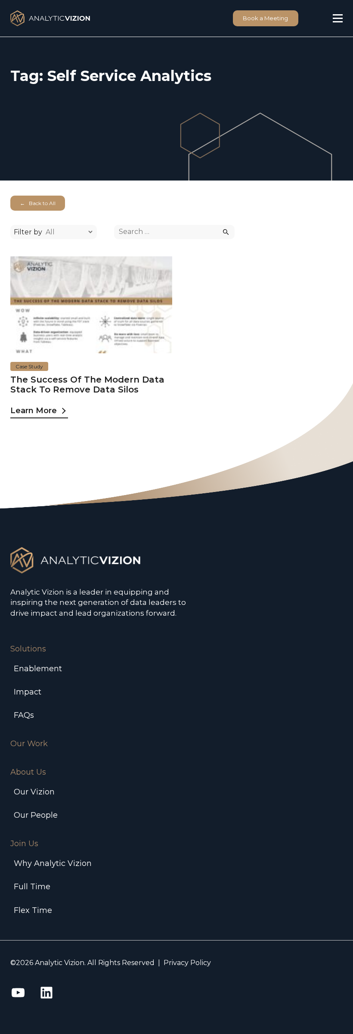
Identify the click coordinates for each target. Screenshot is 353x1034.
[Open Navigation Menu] (338, 18)
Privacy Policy (187, 963)
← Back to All (38, 203)
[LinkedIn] (46, 992)
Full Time (32, 886)
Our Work (29, 743)
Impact (27, 692)
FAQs (24, 715)
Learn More (33, 410)
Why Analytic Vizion (53, 863)
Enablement (38, 668)
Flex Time (33, 910)
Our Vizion (34, 792)
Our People (36, 815)
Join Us (24, 843)
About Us (28, 772)
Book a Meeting (265, 18)
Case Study (29, 366)
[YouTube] (18, 992)
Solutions (28, 649)
